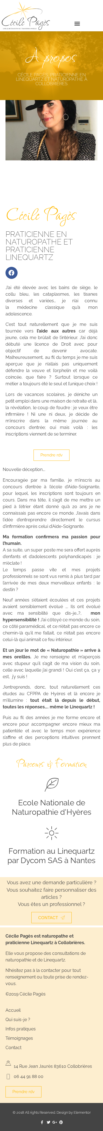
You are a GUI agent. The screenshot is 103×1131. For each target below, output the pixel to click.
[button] (77, 23)
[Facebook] (11, 273)
